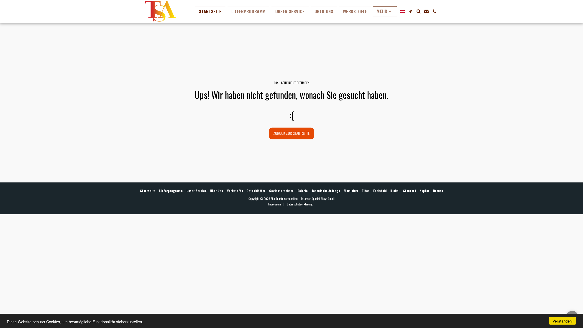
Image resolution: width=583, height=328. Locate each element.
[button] (410, 11)
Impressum (274, 204)
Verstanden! (562, 321)
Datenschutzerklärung (299, 204)
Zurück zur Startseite (291, 133)
